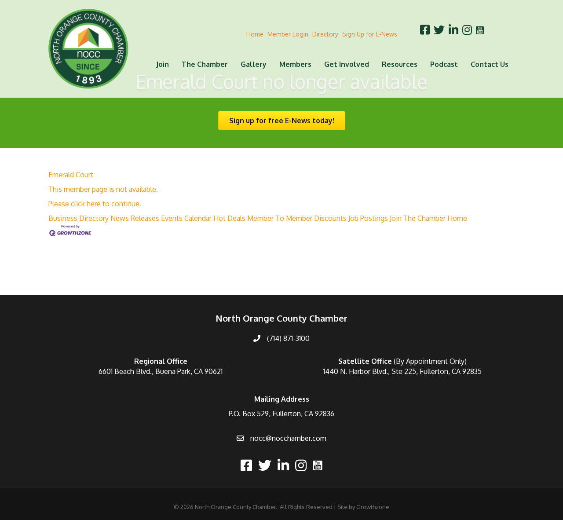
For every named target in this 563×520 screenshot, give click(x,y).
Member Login (287, 34)
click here (86, 203)
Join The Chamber (418, 218)
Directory (325, 34)
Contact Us (489, 64)
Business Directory (78, 218)
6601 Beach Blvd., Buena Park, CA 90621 (161, 371)
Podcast (444, 64)
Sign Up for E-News (369, 34)
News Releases (134, 218)
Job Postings (368, 218)
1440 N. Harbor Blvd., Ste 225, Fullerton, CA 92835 (402, 371)
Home (254, 34)
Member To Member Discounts (297, 218)
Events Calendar (186, 218)
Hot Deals (229, 218)
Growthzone (372, 506)
